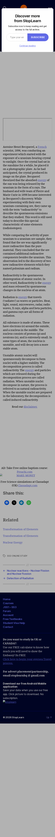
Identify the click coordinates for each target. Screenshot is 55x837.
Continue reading (27, 45)
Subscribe (38, 37)
